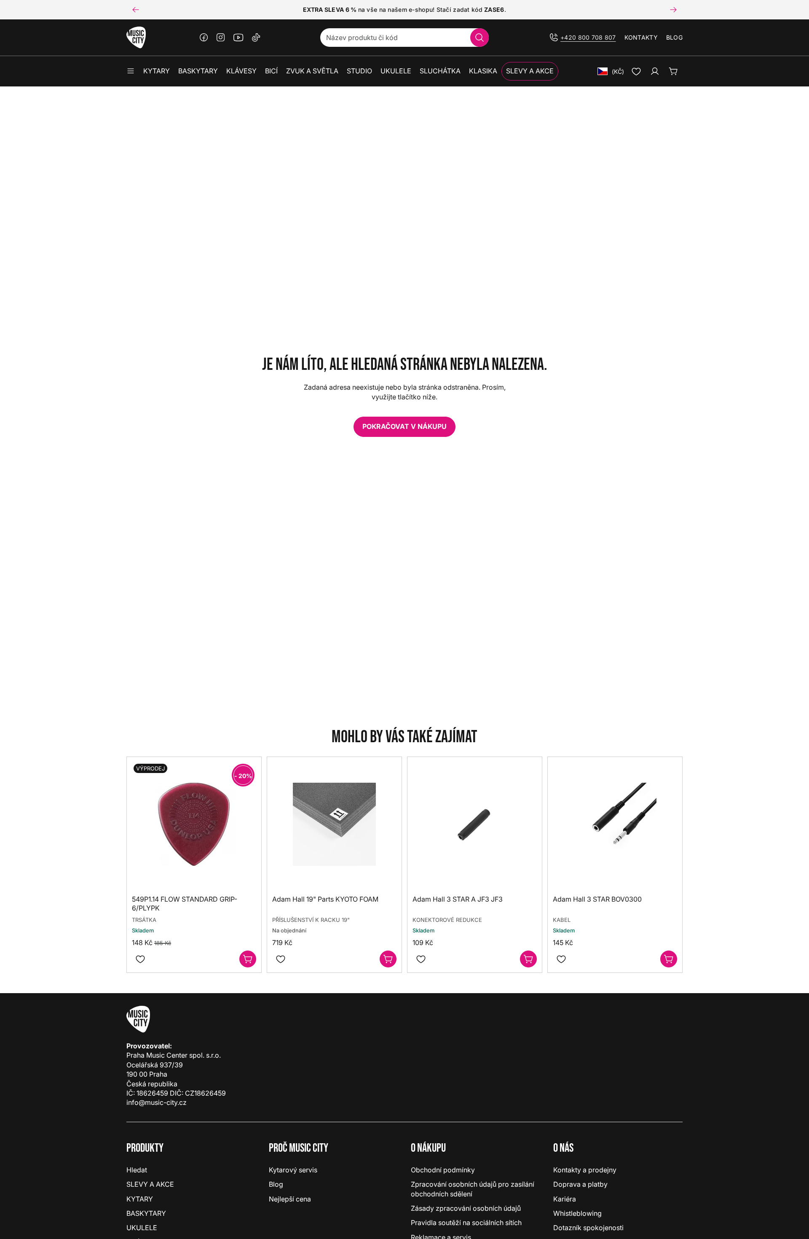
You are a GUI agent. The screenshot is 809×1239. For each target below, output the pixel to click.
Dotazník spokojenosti (588, 1227)
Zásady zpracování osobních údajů (466, 1208)
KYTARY (139, 1199)
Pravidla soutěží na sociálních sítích (466, 1222)
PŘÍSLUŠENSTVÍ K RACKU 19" (311, 919)
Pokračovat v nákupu (404, 426)
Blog (674, 37)
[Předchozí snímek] (135, 9)
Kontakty (641, 37)
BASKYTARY (146, 1213)
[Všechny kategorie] (130, 71)
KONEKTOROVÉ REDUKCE (447, 919)
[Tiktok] (256, 37)
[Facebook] (204, 37)
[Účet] (655, 71)
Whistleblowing (577, 1213)
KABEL (562, 919)
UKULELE (141, 1227)
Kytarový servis (293, 1170)
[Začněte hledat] (479, 37)
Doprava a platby (580, 1184)
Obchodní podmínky (443, 1170)
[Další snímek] (673, 9)
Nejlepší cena (290, 1199)
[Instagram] (221, 37)
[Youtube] (238, 37)
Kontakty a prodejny (584, 1170)
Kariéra (564, 1199)
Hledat (136, 1170)
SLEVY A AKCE (150, 1184)
